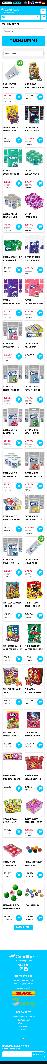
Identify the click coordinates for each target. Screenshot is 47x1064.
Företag (7, 3)
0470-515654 (27, 980)
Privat (17, 3)
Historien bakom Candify (23, 1016)
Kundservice (23, 1023)
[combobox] (23, 31)
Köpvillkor (23, 1026)
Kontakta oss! (23, 1020)
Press (23, 1029)
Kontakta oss (23, 976)
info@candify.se (26, 984)
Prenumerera (38, 1054)
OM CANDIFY (23, 1012)
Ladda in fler (23, 927)
